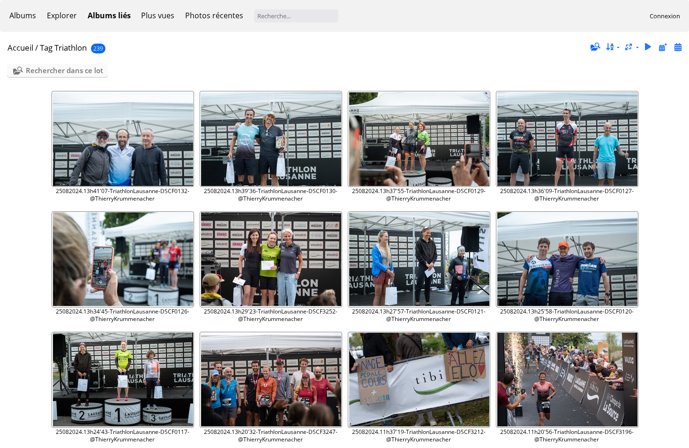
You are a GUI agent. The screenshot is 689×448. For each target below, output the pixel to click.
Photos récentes (214, 15)
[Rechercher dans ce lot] (594, 46)
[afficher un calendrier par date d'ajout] (662, 47)
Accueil (20, 47)
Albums (22, 15)
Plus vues (157, 15)
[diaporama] (648, 47)
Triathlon (70, 47)
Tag (46, 47)
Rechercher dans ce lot (64, 70)
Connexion (665, 16)
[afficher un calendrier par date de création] (677, 47)
